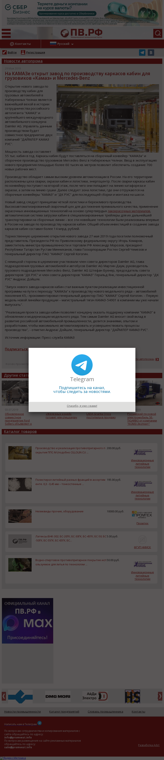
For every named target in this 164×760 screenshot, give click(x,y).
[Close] (135, 348)
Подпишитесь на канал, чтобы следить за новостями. (82, 389)
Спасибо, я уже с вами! (82, 406)
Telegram (82, 379)
